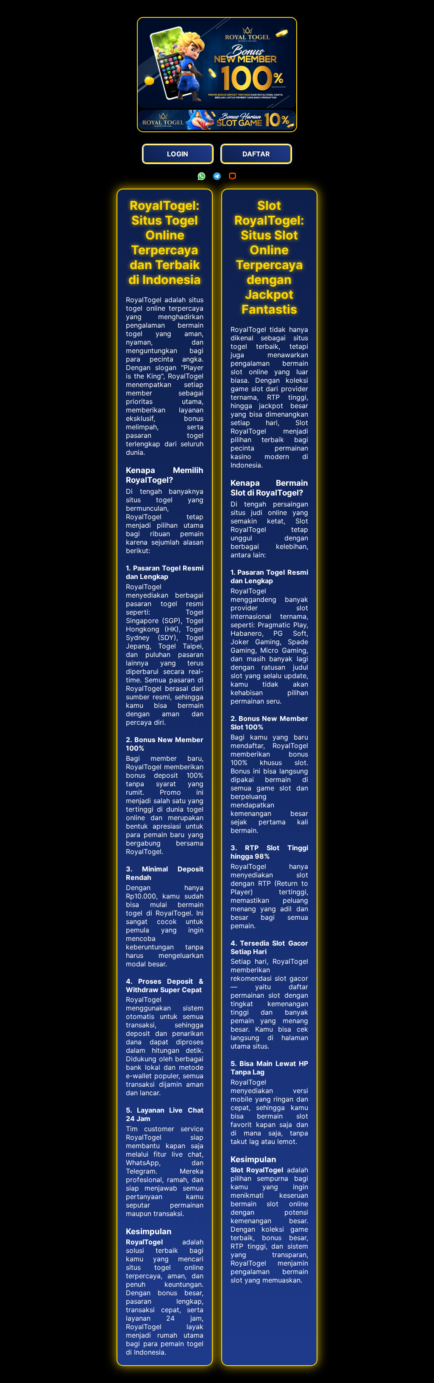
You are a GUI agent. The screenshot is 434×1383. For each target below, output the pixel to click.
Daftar (256, 154)
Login (177, 154)
